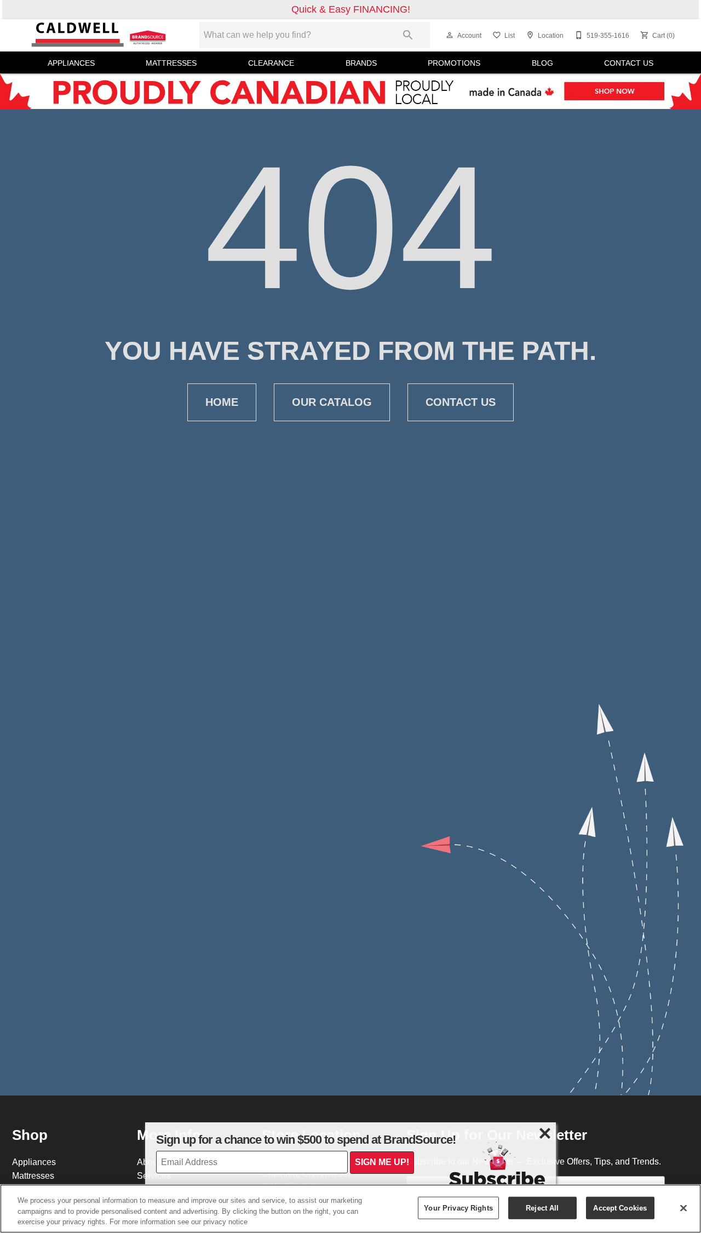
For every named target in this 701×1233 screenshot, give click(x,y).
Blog (542, 63)
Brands (361, 63)
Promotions (454, 63)
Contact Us (628, 63)
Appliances (71, 63)
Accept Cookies (620, 1207)
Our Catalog (332, 402)
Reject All (542, 1207)
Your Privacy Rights (458, 1207)
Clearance (271, 63)
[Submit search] (408, 35)
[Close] (683, 1208)
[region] (350, 1208)
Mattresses (171, 63)
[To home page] (100, 35)
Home (221, 402)
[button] (449, 35)
